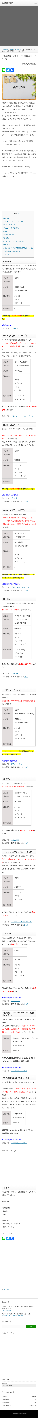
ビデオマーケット (9, 234)
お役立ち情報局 (6, 1310)
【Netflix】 (15, 673)
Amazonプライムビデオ (11, 228)
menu (35, 3)
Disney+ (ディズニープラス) (13, 221)
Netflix (5, 231)
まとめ (6, 254)
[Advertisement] (19, 26)
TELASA (6, 244)
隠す (19, 213)
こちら (26, 501)
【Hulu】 (14, 498)
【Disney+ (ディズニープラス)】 (22, 416)
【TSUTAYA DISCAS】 (19, 1071)
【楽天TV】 (15, 840)
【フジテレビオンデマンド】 (21, 922)
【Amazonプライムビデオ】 (21, 587)
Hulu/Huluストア (9, 224)
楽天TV (6, 238)
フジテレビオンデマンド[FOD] (13, 241)
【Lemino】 (15, 328)
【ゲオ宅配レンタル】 (19, 1143)
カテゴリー (4, 1383)
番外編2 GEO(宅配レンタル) (13, 251)
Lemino (6, 218)
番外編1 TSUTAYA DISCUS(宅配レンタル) (18, 248)
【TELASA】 (15, 1001)
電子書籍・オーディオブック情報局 (13, 1316)
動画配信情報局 (7, 3)
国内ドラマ (6, 1289)
